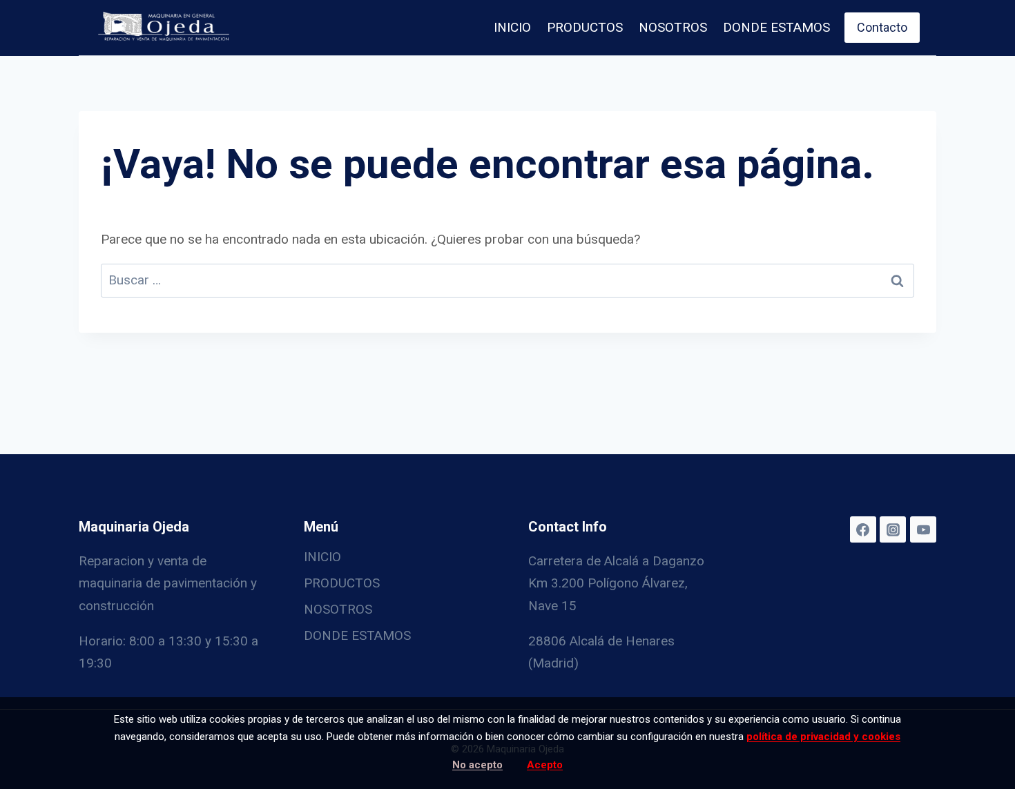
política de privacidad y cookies (823, 736)
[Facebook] (863, 529)
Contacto (882, 27)
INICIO (512, 27)
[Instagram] (893, 529)
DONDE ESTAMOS (776, 27)
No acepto (477, 765)
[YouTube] (923, 529)
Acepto (545, 765)
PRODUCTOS (585, 27)
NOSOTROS (673, 27)
